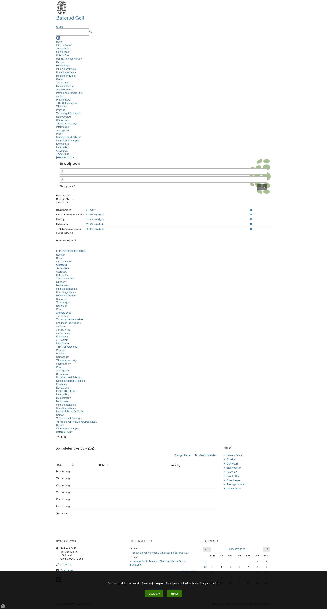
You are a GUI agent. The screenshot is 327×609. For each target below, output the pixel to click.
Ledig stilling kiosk (66, 391)
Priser (59, 133)
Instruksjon (62, 343)
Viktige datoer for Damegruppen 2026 (76, 421)
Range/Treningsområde (69, 58)
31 (205, 561)
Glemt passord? (67, 186)
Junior (59, 96)
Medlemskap (63, 65)
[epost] (251, 209)
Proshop (60, 109)
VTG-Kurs (61, 106)
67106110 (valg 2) (95, 214)
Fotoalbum (62, 336)
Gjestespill (61, 265)
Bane (59, 41)
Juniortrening (63, 329)
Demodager (62, 120)
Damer (60, 79)
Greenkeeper (234, 480)
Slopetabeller (63, 48)
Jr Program (62, 339)
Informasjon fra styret (67, 140)
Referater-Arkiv (64, 431)
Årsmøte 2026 (63, 89)
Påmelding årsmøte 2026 (69, 92)
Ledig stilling (62, 147)
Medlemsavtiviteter (66, 75)
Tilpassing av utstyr (66, 123)
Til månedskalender (205, 455)
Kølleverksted (63, 116)
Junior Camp (63, 333)
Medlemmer (62, 397)
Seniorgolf (61, 305)
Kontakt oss (62, 144)
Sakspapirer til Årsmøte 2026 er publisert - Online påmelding (158, 562)
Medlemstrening (65, 86)
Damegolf (61, 299)
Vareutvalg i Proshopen (68, 113)
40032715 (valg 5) (95, 228)
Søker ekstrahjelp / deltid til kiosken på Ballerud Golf (161, 552)
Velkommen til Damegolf (69, 418)
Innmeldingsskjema (66, 288)
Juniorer (60, 326)
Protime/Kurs (63, 99)
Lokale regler (63, 52)
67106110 (91, 209)
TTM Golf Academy (66, 103)
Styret (59, 425)
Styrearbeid (62, 374)
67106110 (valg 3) (95, 219)
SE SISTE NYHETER (74, 251)
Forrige (178, 455)
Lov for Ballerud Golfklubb (70, 411)
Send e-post (67, 570)
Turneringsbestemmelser (69, 319)
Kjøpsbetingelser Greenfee (70, 380)
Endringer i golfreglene (68, 322)
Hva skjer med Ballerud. (69, 137)
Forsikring (61, 384)
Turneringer (62, 82)
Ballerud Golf (70, 17)
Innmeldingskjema (66, 69)
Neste (187, 455)
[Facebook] (58, 38)
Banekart (231, 459)
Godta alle (154, 593)
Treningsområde (65, 278)
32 (205, 566)
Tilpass (175, 593)
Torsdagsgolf (63, 302)
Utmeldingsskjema (66, 72)
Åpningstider (63, 130)
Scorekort (61, 271)
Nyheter (60, 254)
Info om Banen (64, 45)
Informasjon (62, 126)
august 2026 (236, 549)
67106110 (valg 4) (95, 224)
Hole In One (62, 55)
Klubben (60, 62)
